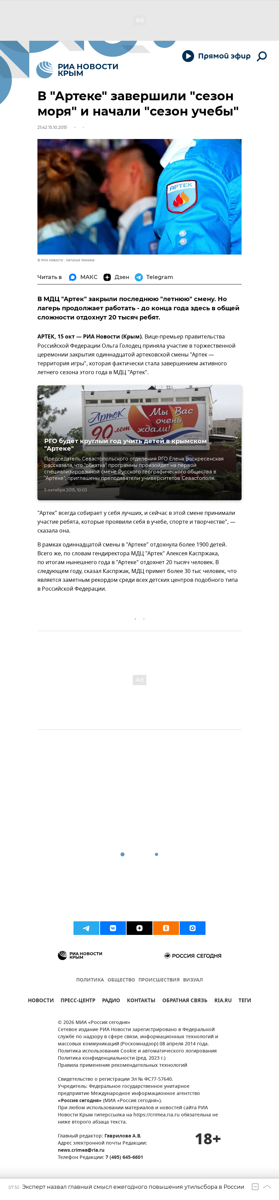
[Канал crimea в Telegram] (86, 928)
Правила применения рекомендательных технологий (122, 1065)
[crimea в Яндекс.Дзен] (139, 928)
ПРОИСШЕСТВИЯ (159, 980)
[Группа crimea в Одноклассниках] (166, 928)
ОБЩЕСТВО (121, 980)
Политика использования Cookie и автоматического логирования (137, 1051)
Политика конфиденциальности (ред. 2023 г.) (111, 1058)
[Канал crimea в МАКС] (193, 928)
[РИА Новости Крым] (77, 70)
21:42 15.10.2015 (52, 127)
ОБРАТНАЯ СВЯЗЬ (185, 1001)
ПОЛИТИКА (90, 980)
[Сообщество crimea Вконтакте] (113, 928)
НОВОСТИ (41, 1001)
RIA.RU (223, 1001)
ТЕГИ (245, 1001)
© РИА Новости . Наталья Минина (66, 260)
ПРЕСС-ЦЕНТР (78, 1001)
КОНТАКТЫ (141, 1001)
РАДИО (111, 1001)
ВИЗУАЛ (193, 980)
